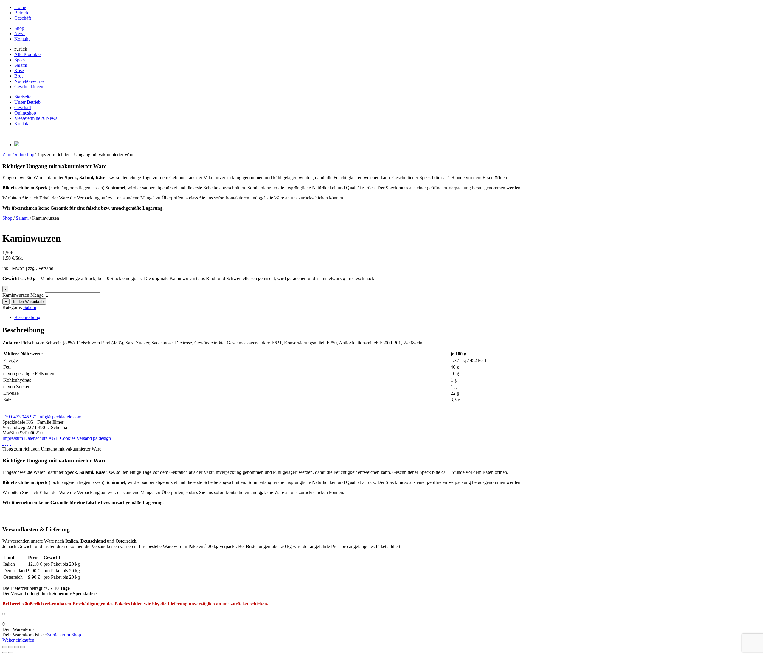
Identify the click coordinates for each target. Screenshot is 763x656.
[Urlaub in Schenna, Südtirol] (7, 443)
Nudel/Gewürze (29, 81)
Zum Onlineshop (18, 154)
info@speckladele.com (59, 416)
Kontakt (22, 38)
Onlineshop (25, 112)
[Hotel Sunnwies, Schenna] (3, 406)
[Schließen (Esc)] (22, 647)
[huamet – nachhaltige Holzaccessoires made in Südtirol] (3, 443)
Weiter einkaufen (18, 640)
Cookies (67, 438)
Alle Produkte (27, 54)
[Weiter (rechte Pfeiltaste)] (10, 652)
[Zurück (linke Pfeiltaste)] (4, 652)
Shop (19, 28)
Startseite (22, 96)
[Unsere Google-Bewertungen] (5, 406)
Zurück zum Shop (64, 634)
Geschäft (22, 18)
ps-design (102, 438)
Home (20, 7)
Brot (18, 75)
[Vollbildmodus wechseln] (10, 647)
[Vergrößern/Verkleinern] (4, 647)
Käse (19, 70)
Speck (20, 59)
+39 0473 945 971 (19, 416)
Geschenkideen (28, 86)
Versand (84, 438)
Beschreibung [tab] (27, 317)
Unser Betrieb (27, 102)
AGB (53, 438)
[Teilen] (16, 647)
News (19, 33)
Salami (20, 65)
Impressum (12, 438)
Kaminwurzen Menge (23, 295)
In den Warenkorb (28, 301)
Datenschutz (35, 438)
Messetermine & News (35, 118)
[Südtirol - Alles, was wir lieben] (5, 443)
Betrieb (21, 12)
